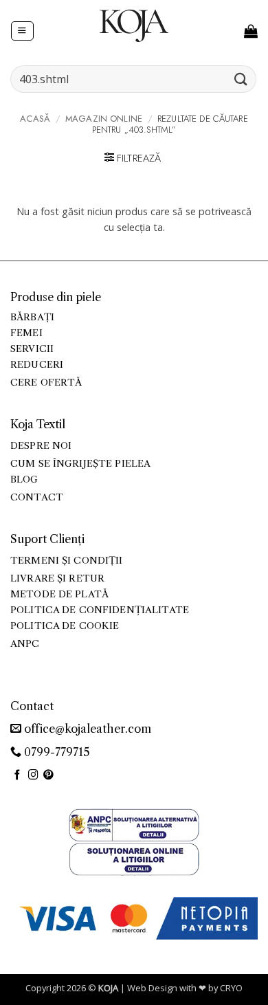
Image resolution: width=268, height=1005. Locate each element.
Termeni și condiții (66, 560)
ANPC (25, 644)
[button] (22, 31)
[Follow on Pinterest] (48, 775)
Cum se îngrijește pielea (80, 464)
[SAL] (134, 823)
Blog (24, 479)
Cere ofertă (46, 382)
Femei (26, 333)
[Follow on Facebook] (17, 775)
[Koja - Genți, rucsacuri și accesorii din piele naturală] (134, 25)
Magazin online (103, 118)
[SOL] (134, 858)
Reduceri (36, 365)
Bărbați (32, 317)
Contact (36, 497)
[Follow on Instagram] (33, 775)
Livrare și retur (57, 578)
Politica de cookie (64, 626)
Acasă (35, 118)
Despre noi (40, 446)
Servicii (32, 349)
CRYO (231, 988)
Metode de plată (59, 594)
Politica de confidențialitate (99, 610)
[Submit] (241, 78)
